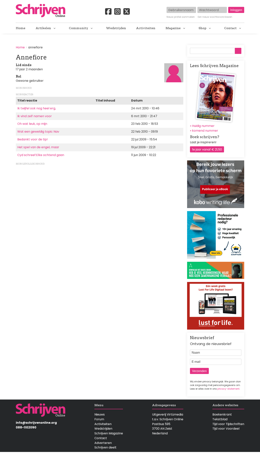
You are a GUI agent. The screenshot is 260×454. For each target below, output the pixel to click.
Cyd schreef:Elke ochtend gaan (40, 155)
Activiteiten (145, 28)
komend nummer (205, 130)
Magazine (173, 28)
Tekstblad (219, 419)
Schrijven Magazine (108, 433)
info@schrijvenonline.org (36, 422)
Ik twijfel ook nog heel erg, (36, 108)
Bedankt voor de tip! (32, 139)
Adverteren (103, 443)
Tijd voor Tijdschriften (228, 424)
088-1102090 (26, 427)
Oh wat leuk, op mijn (32, 124)
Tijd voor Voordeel (225, 428)
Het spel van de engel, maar (38, 147)
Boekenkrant (222, 414)
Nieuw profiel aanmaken (181, 16)
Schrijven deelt (105, 447)
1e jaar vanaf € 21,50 (207, 149)
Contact (230, 28)
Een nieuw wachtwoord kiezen (215, 16)
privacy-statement (228, 388)
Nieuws (99, 414)
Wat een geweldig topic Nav (38, 131)
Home (20, 28)
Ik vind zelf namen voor (34, 116)
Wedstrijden (116, 28)
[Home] (42, 11)
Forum (99, 419)
